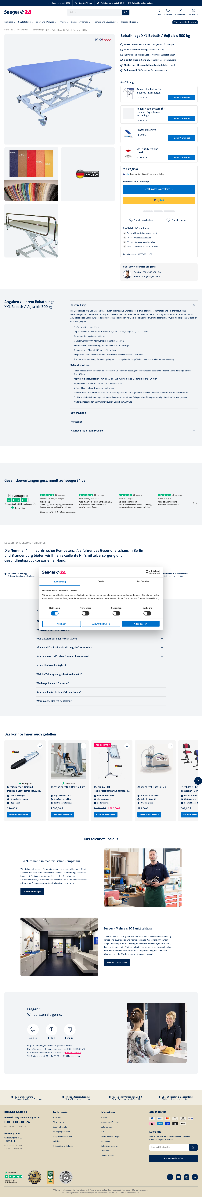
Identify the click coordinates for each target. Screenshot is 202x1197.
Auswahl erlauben (101, 624)
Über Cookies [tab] (142, 581)
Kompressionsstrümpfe (62, 1137)
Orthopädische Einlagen (63, 1146)
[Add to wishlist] (40, 746)
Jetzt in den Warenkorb (157, 189)
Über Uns (105, 1151)
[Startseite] (17, 12)
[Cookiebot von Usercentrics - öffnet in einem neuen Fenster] (148, 572)
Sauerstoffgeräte (60, 1127)
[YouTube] (178, 1177)
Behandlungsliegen (41, 30)
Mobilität (56, 1141)
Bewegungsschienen (61, 1132)
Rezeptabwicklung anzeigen (146, 246)
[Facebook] (170, 1177)
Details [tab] (101, 581)
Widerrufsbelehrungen (110, 1137)
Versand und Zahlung (110, 1122)
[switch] (85, 613)
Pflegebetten (58, 1122)
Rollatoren (57, 1118)
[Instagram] (186, 1177)
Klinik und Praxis (22, 30)
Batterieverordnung (109, 1146)
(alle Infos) (151, 242)
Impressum (105, 1141)
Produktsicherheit (143, 237)
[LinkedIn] (195, 1177)
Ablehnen (61, 624)
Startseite (8, 30)
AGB (103, 1132)
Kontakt (104, 1118)
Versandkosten (152, 233)
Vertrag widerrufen (173, 1158)
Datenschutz (106, 1127)
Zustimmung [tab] (60, 582)
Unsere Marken (107, 1156)
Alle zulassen (140, 624)
